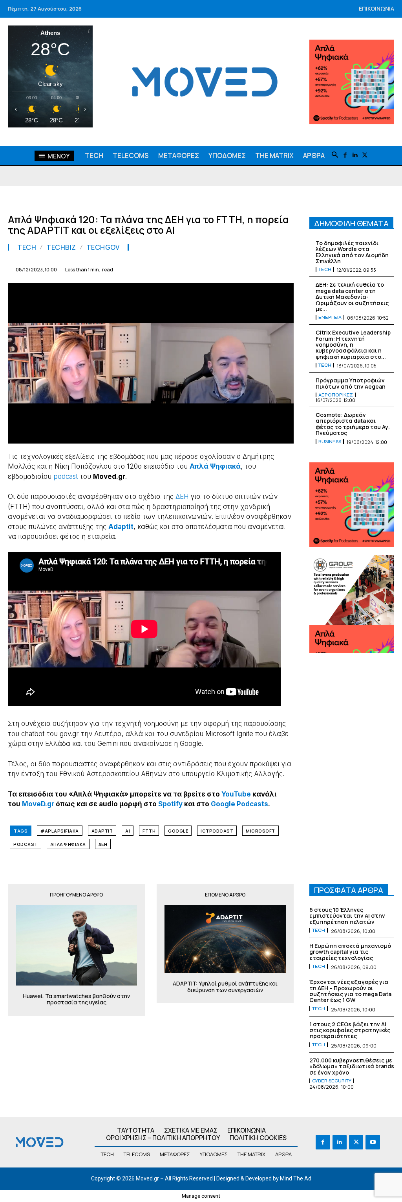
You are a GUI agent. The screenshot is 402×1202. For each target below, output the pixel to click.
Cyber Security (331, 1080)
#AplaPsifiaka (59, 831)
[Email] (213, 268)
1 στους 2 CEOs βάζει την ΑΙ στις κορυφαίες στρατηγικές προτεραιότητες (349, 1030)
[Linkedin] (355, 155)
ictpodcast (217, 831)
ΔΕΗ (182, 496)
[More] (285, 268)
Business (329, 441)
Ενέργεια (330, 317)
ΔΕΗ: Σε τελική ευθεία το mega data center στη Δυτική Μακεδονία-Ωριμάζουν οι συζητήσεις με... (352, 297)
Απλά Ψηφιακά (68, 844)
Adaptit (102, 831)
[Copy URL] (267, 268)
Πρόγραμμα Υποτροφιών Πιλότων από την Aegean (351, 383)
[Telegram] (231, 268)
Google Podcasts (239, 804)
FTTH (149, 831)
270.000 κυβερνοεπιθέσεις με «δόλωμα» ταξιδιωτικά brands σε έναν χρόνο (351, 1066)
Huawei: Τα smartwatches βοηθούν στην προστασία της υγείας (76, 999)
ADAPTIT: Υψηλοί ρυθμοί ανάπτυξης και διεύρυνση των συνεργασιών (225, 987)
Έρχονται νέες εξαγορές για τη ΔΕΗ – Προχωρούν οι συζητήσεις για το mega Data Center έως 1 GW (350, 991)
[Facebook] (345, 155)
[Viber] (249, 268)
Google (178, 831)
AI (127, 831)
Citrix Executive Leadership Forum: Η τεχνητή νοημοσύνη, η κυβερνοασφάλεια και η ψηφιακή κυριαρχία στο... (353, 344)
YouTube (236, 794)
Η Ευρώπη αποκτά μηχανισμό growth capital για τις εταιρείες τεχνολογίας (350, 952)
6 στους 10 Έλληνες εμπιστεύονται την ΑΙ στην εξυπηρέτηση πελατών (347, 916)
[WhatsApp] (177, 268)
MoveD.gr (38, 804)
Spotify (170, 804)
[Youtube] (372, 1142)
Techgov (103, 247)
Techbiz (61, 247)
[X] (364, 155)
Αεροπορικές (335, 395)
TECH (26, 247)
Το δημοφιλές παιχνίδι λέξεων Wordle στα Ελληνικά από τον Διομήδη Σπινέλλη (352, 252)
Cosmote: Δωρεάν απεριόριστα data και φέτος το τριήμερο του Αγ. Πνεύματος (353, 423)
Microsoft (260, 831)
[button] (335, 155)
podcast (65, 476)
